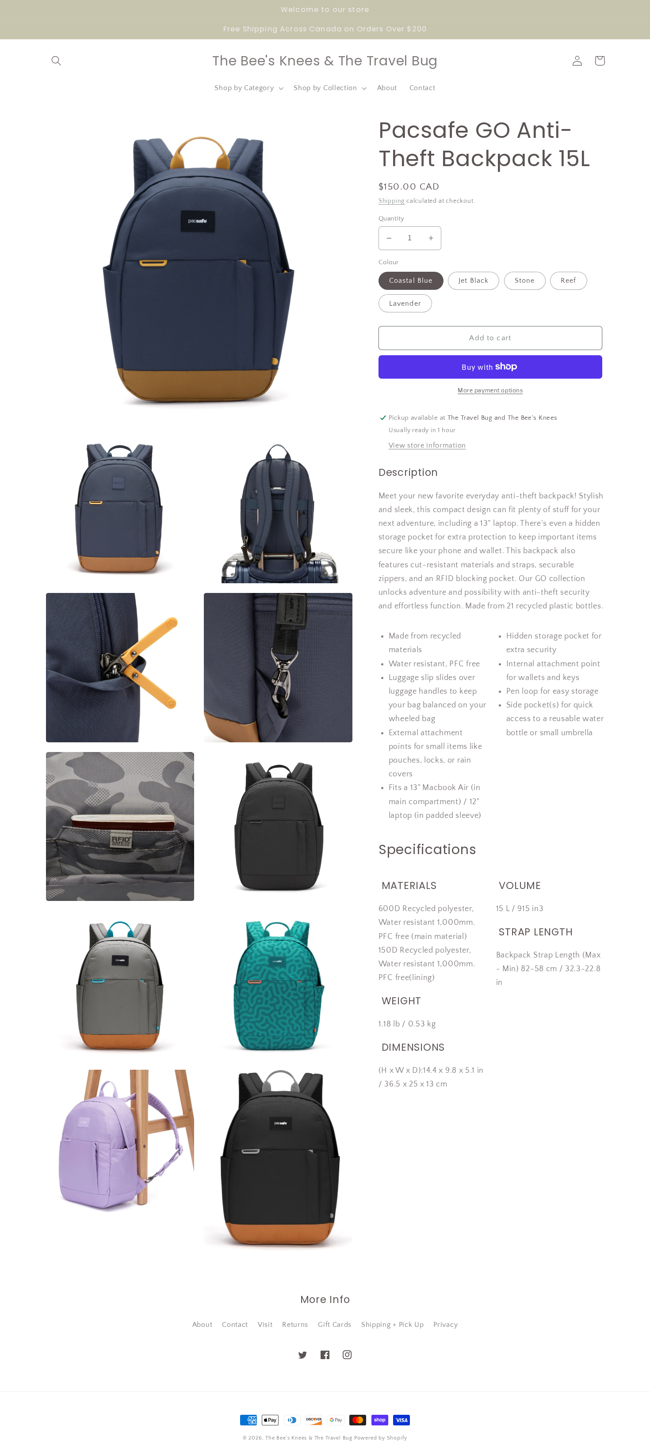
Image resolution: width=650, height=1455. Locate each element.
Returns (295, 1325)
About (202, 1325)
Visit (265, 1325)
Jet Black (474, 281)
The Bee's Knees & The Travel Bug (308, 1438)
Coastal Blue (411, 281)
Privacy (445, 1325)
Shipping (392, 201)
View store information (427, 446)
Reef (569, 281)
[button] (57, 60)
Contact (235, 1325)
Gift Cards (335, 1325)
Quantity (392, 218)
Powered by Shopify (381, 1438)
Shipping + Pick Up (392, 1325)
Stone (525, 281)
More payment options (490, 390)
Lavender (405, 304)
